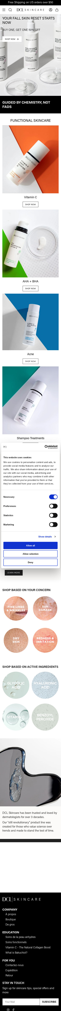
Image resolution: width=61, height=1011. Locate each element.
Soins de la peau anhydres (20, 937)
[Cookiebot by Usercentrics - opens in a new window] (45, 447)
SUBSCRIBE (49, 1002)
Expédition (11, 970)
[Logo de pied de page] (21, 899)
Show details (45, 536)
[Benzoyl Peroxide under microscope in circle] (45, 717)
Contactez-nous (14, 965)
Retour (9, 975)
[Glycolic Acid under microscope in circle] (15, 685)
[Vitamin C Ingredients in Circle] (15, 717)
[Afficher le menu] (4, 9)
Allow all (30, 545)
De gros (10, 924)
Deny (30, 562)
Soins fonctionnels (16, 942)
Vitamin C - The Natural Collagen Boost (27, 947)
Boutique (10, 919)
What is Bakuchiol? (16, 953)
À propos (10, 914)
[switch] (53, 506)
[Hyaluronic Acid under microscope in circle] (45, 685)
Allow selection (30, 554)
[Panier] (57, 9)
